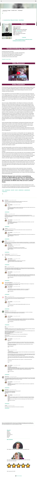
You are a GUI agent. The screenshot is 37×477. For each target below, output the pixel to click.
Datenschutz (8, 435)
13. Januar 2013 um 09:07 (16, 232)
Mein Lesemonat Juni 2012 (11, 471)
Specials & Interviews (10, 434)
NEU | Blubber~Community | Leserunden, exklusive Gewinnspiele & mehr (18, 449)
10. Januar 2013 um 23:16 (11, 228)
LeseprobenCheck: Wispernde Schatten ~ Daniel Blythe (13, 20)
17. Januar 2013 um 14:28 (12, 389)
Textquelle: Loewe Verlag (6, 59)
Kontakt (8, 437)
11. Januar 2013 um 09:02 (10, 266)
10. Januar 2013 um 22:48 (12, 200)
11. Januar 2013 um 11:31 (10, 296)
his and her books (7, 254)
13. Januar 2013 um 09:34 (12, 376)
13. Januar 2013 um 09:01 (16, 286)
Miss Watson (6, 200)
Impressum (8, 436)
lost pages (6, 228)
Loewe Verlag (18, 30)
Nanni (5, 266)
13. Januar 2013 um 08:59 (16, 316)
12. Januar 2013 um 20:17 (10, 326)
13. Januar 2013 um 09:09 (16, 204)
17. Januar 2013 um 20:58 (16, 365)
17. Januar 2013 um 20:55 (16, 381)
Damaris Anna (7, 376)
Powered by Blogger (19, 475)
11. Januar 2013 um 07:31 (13, 254)
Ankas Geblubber (10, 204)
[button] (2, 13)
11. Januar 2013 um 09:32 (16, 282)
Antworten (7, 226)
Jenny (6, 296)
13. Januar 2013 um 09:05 (16, 258)
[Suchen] (4, 1)
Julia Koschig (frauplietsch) (8, 282)
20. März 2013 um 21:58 (11, 405)
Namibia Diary (9, 433)
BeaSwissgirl (6, 389)
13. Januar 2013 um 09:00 (16, 301)
